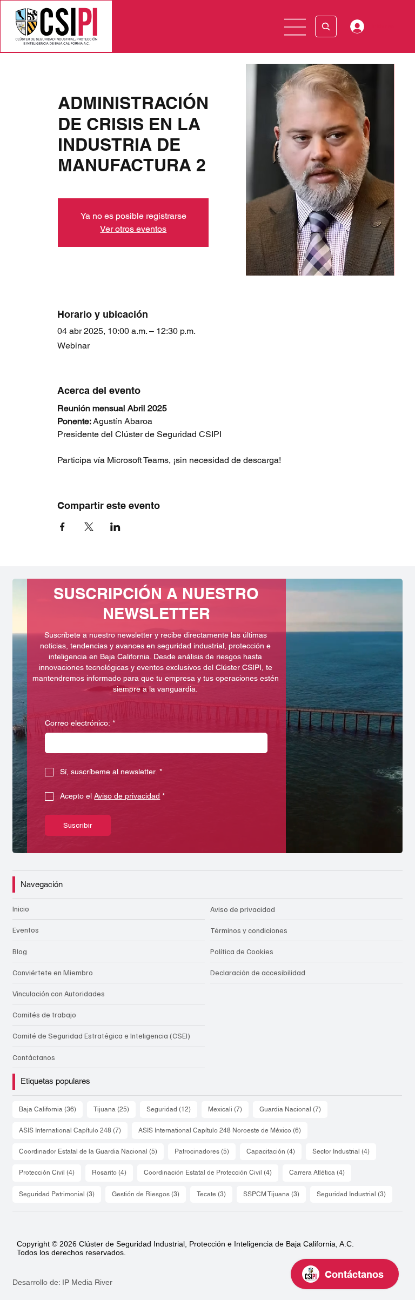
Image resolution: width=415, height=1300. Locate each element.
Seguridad (171, 1109)
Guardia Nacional (293, 1109)
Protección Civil (50, 1172)
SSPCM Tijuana (274, 1194)
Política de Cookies (241, 951)
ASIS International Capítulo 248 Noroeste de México (222, 1130)
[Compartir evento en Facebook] (62, 526)
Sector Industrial (344, 1151)
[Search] (326, 26)
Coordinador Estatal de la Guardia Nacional (91, 1151)
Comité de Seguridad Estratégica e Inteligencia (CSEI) (101, 1035)
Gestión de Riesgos (149, 1194)
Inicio (20, 908)
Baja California (51, 1109)
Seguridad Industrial (354, 1194)
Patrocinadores (205, 1151)
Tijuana (114, 1109)
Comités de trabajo (44, 1014)
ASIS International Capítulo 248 (73, 1130)
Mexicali (228, 1109)
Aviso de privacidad (242, 909)
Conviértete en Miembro (52, 972)
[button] (383, 840)
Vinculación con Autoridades (58, 993)
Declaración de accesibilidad (257, 972)
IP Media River (87, 1282)
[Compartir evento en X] (89, 526)
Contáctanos (33, 1057)
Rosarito (112, 1172)
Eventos (25, 929)
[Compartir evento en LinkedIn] (115, 526)
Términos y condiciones (248, 930)
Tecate (214, 1194)
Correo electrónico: (80, 723)
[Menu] (296, 27)
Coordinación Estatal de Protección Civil (211, 1172)
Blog (19, 951)
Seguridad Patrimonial (60, 1194)
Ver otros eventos (133, 229)
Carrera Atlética (320, 1172)
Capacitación (274, 1151)
